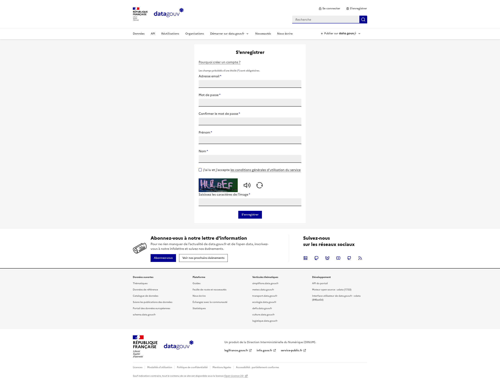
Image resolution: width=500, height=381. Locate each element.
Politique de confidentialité (192, 367)
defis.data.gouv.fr (262, 308)
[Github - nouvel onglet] (349, 258)
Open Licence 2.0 (234, 376)
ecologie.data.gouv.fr (264, 302)
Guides (196, 283)
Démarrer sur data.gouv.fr (227, 34)
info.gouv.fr (264, 350)
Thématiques (140, 283)
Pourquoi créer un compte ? (219, 62)
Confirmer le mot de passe (219, 113)
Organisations (194, 34)
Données (139, 34)
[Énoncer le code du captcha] (247, 185)
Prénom (205, 132)
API (153, 34)
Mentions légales (221, 367)
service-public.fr (291, 350)
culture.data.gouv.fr (263, 314)
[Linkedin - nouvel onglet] (305, 258)
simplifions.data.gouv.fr (265, 283)
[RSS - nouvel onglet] (360, 258)
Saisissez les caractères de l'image (224, 194)
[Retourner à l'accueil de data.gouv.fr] (168, 13)
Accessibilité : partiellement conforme (257, 367)
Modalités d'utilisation (159, 367)
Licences (137, 367)
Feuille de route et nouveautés (209, 289)
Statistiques (199, 308)
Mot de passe (210, 95)
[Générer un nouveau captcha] (259, 185)
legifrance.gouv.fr (236, 350)
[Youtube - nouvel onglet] (338, 258)
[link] (329, 8)
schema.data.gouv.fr (144, 314)
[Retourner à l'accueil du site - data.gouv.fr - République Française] (178, 346)
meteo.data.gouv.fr (263, 289)
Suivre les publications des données (152, 302)
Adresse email (210, 76)
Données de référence (145, 289)
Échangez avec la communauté (210, 302)
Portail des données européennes (151, 308)
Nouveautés (263, 34)
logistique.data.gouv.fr (265, 321)
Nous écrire (285, 34)
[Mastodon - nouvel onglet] (316, 258)
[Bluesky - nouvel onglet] (327, 258)
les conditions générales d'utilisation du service (265, 169)
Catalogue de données (145, 296)
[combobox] (329, 19)
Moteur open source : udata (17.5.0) (331, 289)
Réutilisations (170, 34)
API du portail (320, 283)
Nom (203, 151)
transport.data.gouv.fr (264, 296)
